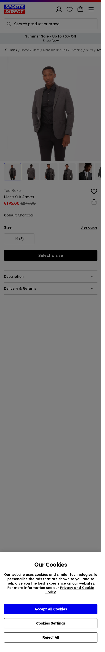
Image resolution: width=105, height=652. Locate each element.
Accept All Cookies (51, 609)
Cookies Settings (50, 623)
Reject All (50, 637)
